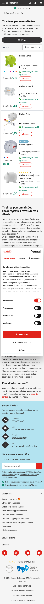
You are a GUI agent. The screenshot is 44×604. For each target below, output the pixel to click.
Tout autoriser (22, 334)
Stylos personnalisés (11, 503)
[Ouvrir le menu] (3, 2)
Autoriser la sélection (22, 342)
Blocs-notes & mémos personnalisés (17, 522)
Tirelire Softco (25, 56)
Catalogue (6, 526)
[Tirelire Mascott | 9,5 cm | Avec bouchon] (10, 177)
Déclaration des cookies (22, 595)
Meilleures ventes (9, 530)
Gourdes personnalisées (12, 514)
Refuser (22, 350)
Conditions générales (22, 586)
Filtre (23, 40)
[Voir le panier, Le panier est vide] (41, 3)
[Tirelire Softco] (10, 61)
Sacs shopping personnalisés (14, 511)
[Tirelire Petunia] (10, 147)
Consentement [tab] (9, 258)
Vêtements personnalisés (13, 507)
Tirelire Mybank (26, 86)
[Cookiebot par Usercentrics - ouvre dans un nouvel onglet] (31, 251)
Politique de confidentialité (22, 591)
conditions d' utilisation (28, 475)
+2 (4, 75)
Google (4, 477)
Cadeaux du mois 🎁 (11, 499)
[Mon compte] (35, 3)
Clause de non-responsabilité (22, 600)
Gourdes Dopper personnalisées (15, 518)
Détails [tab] (22, 258)
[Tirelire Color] (10, 119)
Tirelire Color (24, 114)
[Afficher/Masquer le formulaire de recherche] (29, 2)
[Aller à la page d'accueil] (12, 3)
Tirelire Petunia (26, 144)
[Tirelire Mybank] (10, 91)
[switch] (37, 308)
